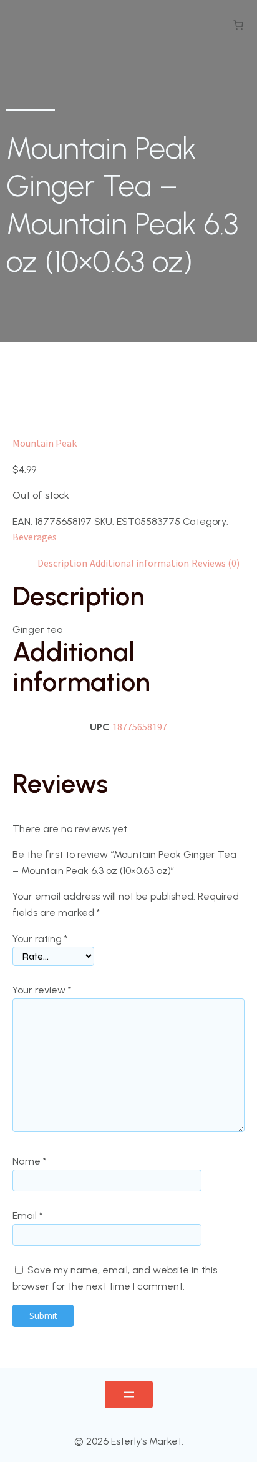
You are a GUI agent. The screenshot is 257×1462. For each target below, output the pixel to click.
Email (27, 1215)
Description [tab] (62, 563)
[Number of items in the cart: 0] (238, 24)
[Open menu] (129, 1394)
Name (29, 1161)
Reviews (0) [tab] (216, 563)
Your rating (39, 939)
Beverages (34, 536)
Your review (41, 990)
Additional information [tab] (139, 563)
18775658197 (139, 726)
